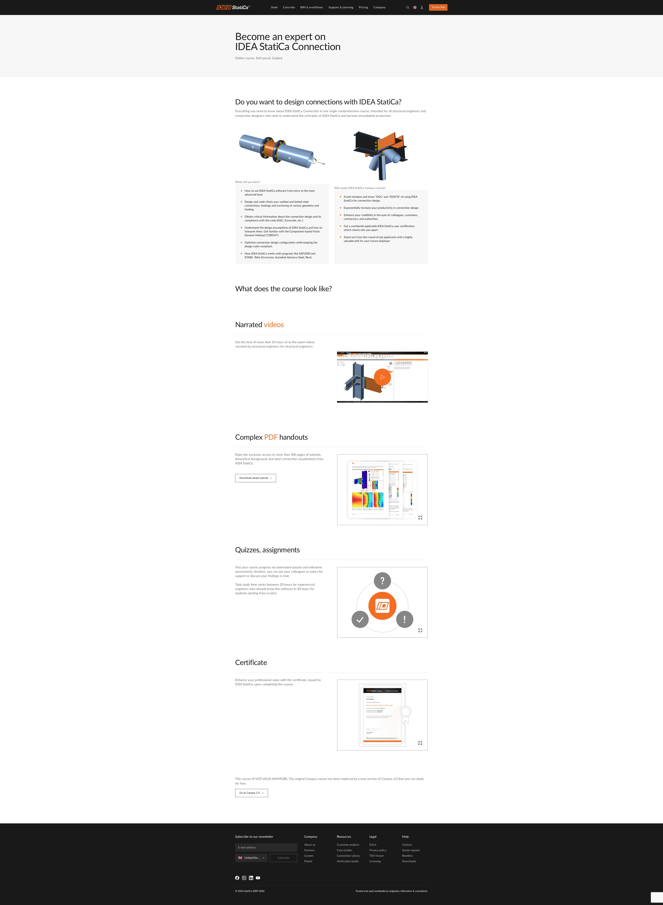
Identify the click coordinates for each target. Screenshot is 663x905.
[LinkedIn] (251, 878)
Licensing (375, 861)
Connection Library (348, 855)
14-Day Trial (438, 7)
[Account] (422, 7)
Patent (308, 861)
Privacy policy (377, 850)
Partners (309, 850)
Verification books (348, 861)
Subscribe (284, 858)
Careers (309, 855)
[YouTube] (258, 878)
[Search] (408, 7)
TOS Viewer (376, 855)
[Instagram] (244, 878)
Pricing (363, 7)
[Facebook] (237, 878)
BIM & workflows (311, 7)
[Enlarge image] (420, 517)
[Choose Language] (415, 7)
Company (379, 7)
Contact (407, 844)
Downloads (409, 861)
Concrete (289, 7)
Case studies (344, 850)
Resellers (407, 855)
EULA (372, 844)
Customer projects (348, 844)
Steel (274, 7)
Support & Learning (341, 7)
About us (309, 844)
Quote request (411, 850)
